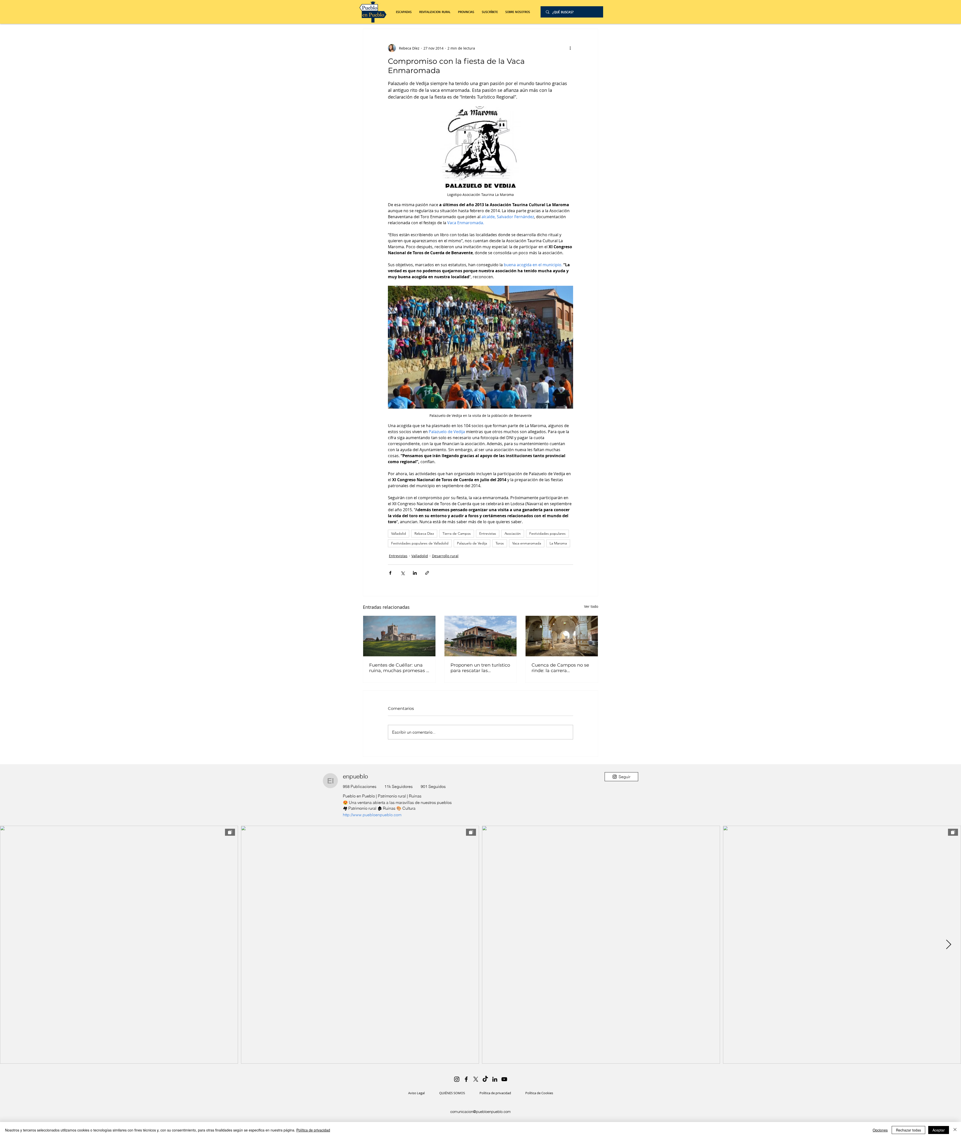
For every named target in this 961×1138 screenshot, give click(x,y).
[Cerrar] (955, 1130)
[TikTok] (485, 1079)
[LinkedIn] (494, 1079)
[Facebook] (466, 1079)
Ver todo (591, 606)
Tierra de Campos (456, 533)
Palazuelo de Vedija (472, 543)
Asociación (513, 533)
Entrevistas (487, 533)
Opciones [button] (880, 1129)
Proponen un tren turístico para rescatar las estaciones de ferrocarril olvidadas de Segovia (480, 667)
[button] (434, 12)
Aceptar (938, 1129)
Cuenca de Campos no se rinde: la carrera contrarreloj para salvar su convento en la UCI (561, 667)
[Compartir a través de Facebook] (390, 573)
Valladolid (398, 533)
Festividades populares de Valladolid (419, 543)
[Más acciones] (570, 48)
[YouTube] (504, 1079)
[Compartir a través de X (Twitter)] (402, 573)
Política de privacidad (313, 1129)
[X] (475, 1079)
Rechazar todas (908, 1129)
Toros (500, 543)
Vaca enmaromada (526, 543)
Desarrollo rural (445, 555)
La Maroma (558, 543)
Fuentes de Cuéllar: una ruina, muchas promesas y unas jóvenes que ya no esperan (399, 667)
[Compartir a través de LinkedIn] (414, 573)
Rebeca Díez (424, 533)
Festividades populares (547, 533)
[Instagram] (456, 1079)
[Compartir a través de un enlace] (427, 573)
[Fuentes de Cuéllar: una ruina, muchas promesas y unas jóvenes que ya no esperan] (399, 636)
